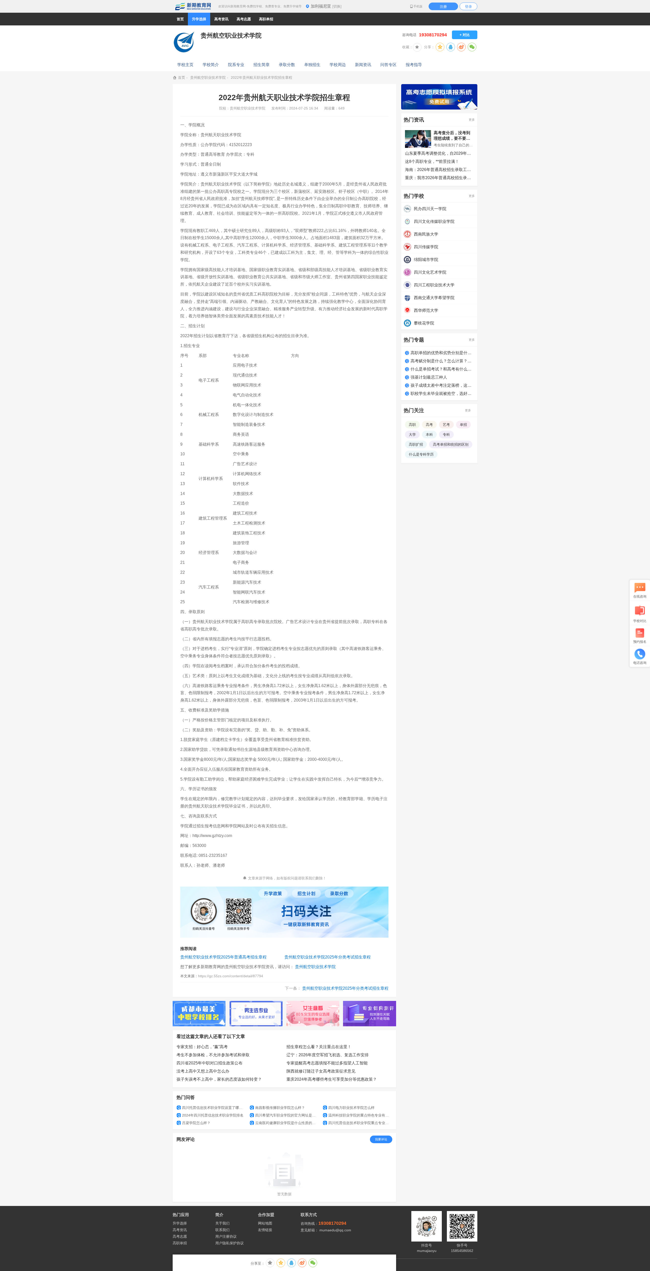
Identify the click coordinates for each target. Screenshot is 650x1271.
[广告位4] (369, 1013)
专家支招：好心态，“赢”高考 (202, 1047)
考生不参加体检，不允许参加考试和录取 (213, 1055)
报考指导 (414, 65)
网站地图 (265, 1223)
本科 (429, 434)
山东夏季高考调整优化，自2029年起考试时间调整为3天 (439, 153)
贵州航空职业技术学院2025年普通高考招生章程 (223, 957)
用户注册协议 (226, 1236)
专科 (446, 434)
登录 (468, 7)
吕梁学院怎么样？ (194, 1123)
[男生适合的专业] (256, 1013)
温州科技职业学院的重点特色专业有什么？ (357, 1115)
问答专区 (388, 65)
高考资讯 (180, 1230)
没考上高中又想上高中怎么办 (202, 1071)
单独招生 (312, 65)
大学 (412, 434)
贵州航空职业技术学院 (208, 77)
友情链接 (265, 1230)
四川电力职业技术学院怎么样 (349, 1108)
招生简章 (261, 65)
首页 (180, 19)
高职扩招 (416, 444)
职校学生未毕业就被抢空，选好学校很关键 (442, 393)
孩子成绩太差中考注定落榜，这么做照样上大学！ (442, 385)
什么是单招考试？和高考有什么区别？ (442, 369)
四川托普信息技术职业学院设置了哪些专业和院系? (211, 1108)
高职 (412, 425)
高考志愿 (180, 1236)
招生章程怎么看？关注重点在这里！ (318, 1047)
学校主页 (185, 65)
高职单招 (180, 1243)
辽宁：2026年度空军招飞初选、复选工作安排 (327, 1055)
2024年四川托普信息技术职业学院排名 (210, 1115)
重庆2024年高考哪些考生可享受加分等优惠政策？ (331, 1079)
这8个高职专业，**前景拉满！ (432, 161)
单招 (463, 425)
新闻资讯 (363, 65)
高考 (429, 425)
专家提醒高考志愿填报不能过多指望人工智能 (327, 1063)
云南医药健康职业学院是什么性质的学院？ (284, 1123)
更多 (472, 119)
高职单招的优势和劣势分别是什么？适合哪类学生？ (442, 353)
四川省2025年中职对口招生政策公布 (209, 1063)
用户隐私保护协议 (229, 1243)
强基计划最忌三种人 (429, 377)
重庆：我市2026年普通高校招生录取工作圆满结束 (439, 178)
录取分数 (287, 65)
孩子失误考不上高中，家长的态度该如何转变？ (219, 1079)
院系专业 (236, 65)
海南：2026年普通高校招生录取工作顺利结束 (439, 169)
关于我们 (222, 1223)
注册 (443, 7)
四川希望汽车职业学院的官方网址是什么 (284, 1115)
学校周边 (338, 65)
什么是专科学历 (421, 454)
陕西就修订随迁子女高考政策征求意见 (320, 1071)
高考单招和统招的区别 (450, 444)
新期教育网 (193, 6)
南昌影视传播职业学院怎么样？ (277, 1108)
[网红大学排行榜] (199, 1013)
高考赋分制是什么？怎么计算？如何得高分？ (442, 361)
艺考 (446, 425)
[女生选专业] (312, 1013)
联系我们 (222, 1230)
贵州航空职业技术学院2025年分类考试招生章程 (327, 957)
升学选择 (180, 1223)
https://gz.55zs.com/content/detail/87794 (230, 976)
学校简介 (211, 65)
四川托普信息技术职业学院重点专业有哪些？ (357, 1123)
